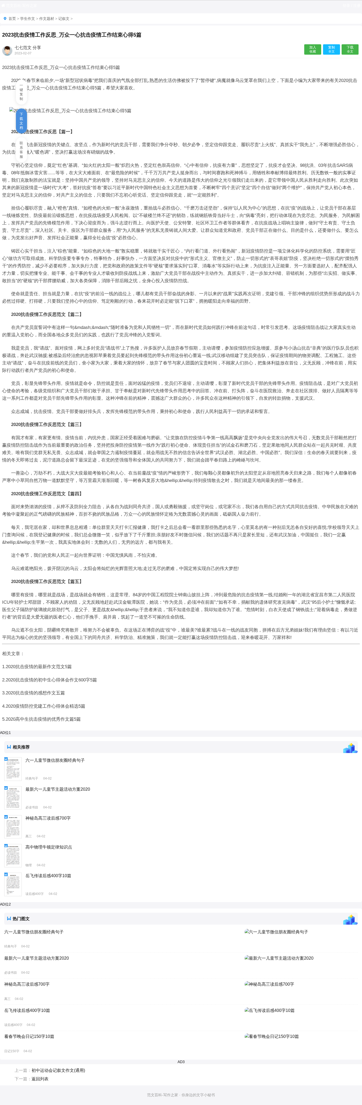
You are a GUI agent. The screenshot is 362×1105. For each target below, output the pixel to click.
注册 (357, 5)
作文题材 (46, 18)
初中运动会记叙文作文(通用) (58, 1070)
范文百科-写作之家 (21, 5)
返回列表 (40, 1079)
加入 (312, 49)
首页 (12, 18)
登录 (346, 5)
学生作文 (27, 18)
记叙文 (63, 18)
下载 (350, 49)
